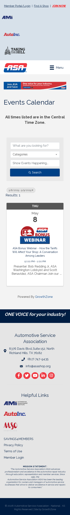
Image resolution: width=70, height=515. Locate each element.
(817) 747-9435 (38, 359)
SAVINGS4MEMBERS (18, 439)
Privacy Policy (13, 445)
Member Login (14, 457)
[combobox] (35, 154)
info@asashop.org (38, 366)
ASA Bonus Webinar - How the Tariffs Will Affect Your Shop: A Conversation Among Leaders (35, 252)
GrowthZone (44, 297)
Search (36, 172)
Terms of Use (13, 451)
